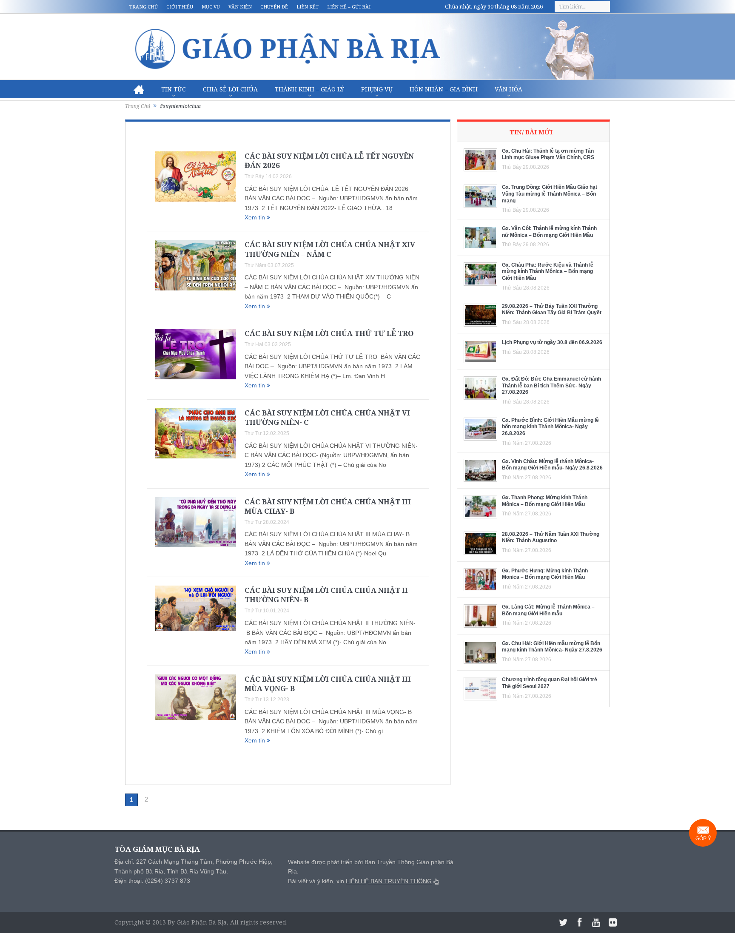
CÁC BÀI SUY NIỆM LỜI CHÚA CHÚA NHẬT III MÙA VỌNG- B (328, 683)
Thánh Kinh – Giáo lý (309, 89)
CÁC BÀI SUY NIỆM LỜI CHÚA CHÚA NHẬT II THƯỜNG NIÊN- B (326, 594)
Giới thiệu (179, 6)
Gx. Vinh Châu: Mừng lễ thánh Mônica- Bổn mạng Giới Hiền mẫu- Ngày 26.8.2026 (552, 464)
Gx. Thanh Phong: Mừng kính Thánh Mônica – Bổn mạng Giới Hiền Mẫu (544, 501)
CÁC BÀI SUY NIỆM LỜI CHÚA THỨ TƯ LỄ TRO (329, 333)
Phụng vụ (377, 89)
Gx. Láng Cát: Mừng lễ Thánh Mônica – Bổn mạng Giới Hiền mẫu (548, 610)
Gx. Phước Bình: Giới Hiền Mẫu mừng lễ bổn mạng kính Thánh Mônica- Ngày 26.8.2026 (550, 426)
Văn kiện (240, 6)
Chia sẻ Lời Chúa (230, 89)
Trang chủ (143, 6)
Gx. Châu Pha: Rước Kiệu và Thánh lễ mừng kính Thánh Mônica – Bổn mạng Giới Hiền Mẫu (547, 271)
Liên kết (307, 6)
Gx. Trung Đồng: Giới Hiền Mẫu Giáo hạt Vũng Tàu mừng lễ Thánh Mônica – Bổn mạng (549, 193)
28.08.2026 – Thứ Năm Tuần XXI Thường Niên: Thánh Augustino (550, 537)
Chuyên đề (274, 6)
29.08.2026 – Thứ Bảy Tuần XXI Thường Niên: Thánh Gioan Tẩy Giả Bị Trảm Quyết (551, 309)
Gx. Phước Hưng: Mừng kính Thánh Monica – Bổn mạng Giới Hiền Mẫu (545, 574)
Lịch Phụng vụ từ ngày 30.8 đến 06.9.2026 (552, 342)
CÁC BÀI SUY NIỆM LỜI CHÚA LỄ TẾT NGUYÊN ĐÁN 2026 (329, 160)
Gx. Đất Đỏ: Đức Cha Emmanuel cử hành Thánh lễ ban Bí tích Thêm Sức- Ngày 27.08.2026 (551, 385)
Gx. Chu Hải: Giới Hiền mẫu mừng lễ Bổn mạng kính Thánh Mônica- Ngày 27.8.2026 (552, 646)
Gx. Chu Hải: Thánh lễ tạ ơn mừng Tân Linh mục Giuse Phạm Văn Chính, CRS (548, 154)
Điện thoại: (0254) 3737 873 (152, 880)
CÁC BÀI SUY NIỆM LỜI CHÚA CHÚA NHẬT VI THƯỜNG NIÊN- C (327, 417)
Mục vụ (211, 6)
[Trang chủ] (139, 89)
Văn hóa (508, 89)
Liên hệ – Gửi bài (348, 6)
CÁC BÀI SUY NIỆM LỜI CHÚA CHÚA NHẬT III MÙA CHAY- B (328, 506)
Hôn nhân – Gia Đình (444, 89)
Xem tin (256, 217)
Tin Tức (173, 89)
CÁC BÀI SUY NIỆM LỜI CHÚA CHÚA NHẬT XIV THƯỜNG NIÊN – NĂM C (330, 249)
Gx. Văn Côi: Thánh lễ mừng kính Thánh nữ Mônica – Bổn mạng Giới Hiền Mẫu (549, 231)
